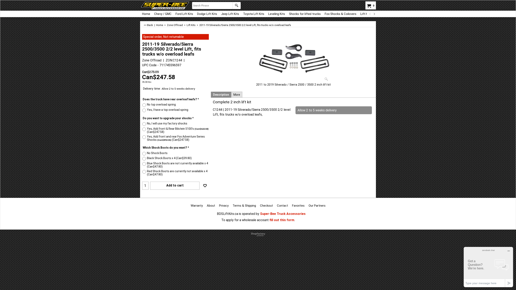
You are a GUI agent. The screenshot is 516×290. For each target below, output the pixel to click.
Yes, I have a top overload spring (167, 109)
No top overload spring (161, 104)
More (236, 94)
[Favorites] (205, 186)
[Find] (236, 5)
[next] (374, 14)
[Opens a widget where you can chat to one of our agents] (488, 267)
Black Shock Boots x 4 (169, 158)
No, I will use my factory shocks (167, 123)
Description (221, 94)
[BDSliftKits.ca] (165, 5)
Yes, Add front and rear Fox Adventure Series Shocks (176, 138)
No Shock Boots (157, 153)
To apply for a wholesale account (245, 220)
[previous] (370, 14)
